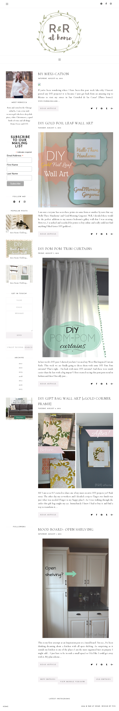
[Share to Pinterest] (101, 109)
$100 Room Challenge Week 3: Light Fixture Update (20, 233)
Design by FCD (109, 706)
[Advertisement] (19, 472)
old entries (103, 679)
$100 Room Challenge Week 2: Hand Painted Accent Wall (20, 258)
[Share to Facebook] (96, 109)
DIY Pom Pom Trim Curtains (65, 249)
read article (48, 108)
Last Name (12, 173)
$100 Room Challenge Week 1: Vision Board (20, 283)
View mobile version (72, 682)
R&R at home (94, 706)
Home (5, 706)
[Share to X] (92, 109)
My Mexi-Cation (53, 74)
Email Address (15, 155)
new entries (47, 679)
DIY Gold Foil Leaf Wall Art (65, 123)
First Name (12, 164)
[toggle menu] (7, 4)
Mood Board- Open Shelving (66, 530)
